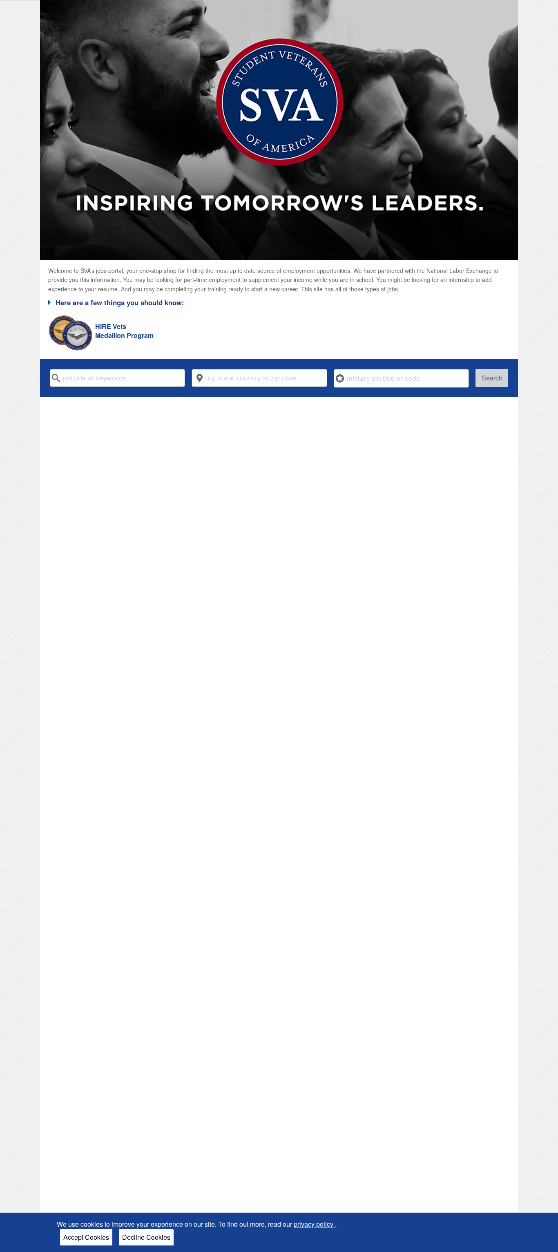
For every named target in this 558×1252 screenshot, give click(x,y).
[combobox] (117, 378)
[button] (279, 302)
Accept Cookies (86, 1237)
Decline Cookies (146, 1237)
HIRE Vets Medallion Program (124, 331)
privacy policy (314, 1224)
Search (492, 377)
